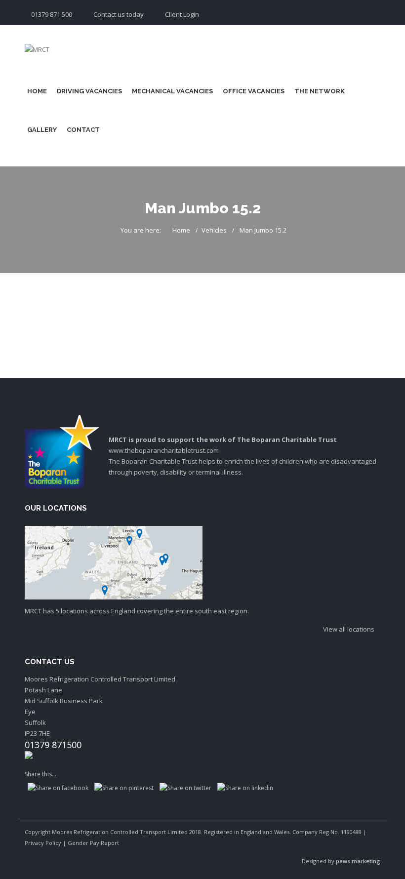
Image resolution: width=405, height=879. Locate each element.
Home (37, 91)
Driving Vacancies (89, 91)
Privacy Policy (43, 842)
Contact (83, 129)
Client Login (182, 14)
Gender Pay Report (93, 842)
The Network (319, 91)
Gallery (42, 129)
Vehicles (214, 230)
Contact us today (118, 14)
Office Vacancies (253, 91)
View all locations (349, 629)
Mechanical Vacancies (172, 91)
